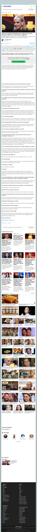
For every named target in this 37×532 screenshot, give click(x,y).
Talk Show (4, 509)
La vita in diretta (22, 521)
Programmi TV (5, 505)
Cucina (4, 515)
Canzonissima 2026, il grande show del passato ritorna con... (14, 461)
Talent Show (5, 508)
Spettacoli (9, 12)
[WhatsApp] (7, 429)
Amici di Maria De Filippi (23, 507)
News (6, 12)
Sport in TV (5, 498)
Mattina (4, 485)
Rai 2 (20, 487)
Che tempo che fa (22, 522)
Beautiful (20, 512)
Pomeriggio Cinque (22, 518)
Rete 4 (20, 489)
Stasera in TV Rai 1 (22, 496)
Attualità (4, 516)
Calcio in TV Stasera (6, 496)
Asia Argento (31, 54)
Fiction (4, 512)
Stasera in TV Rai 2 (22, 498)
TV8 (20, 494)
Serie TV (4, 494)
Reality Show (5, 507)
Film (3, 492)
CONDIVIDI (31, 43)
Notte (4, 489)
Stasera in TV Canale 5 (23, 502)
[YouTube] (5, 429)
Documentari (5, 519)
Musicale (12, 463)
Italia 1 (20, 492)
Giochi (4, 522)
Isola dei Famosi (22, 511)
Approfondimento (6, 518)
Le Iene (20, 515)
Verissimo (21, 514)
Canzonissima (4, 459)
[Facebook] (2, 429)
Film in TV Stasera (6, 495)
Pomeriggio (5, 487)
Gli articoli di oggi (6, 499)
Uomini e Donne (22, 508)
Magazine (3, 12)
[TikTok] (9, 429)
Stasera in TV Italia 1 (22, 503)
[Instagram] (4, 429)
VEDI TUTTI (18, 441)
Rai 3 (20, 488)
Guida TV (4, 484)
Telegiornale (5, 514)
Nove (20, 495)
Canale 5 (20, 491)
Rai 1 (20, 485)
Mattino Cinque (22, 519)
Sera (3, 488)
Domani (4, 491)
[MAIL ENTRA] (32, 6)
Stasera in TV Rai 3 (22, 499)
